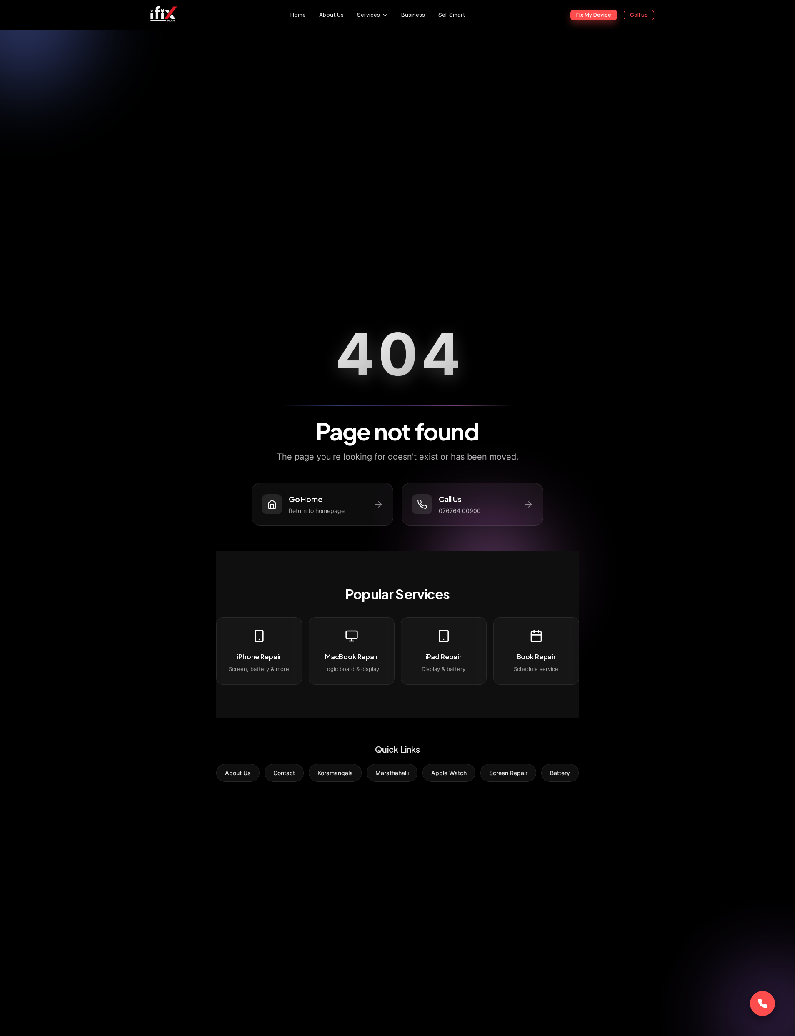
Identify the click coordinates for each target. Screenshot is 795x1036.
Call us (639, 14)
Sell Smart (451, 14)
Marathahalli (392, 772)
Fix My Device (593, 14)
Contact (284, 772)
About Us (331, 14)
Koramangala (335, 772)
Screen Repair (508, 772)
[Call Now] (762, 1003)
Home (298, 14)
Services (368, 14)
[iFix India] (163, 15)
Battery (560, 772)
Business (413, 14)
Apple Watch (449, 772)
